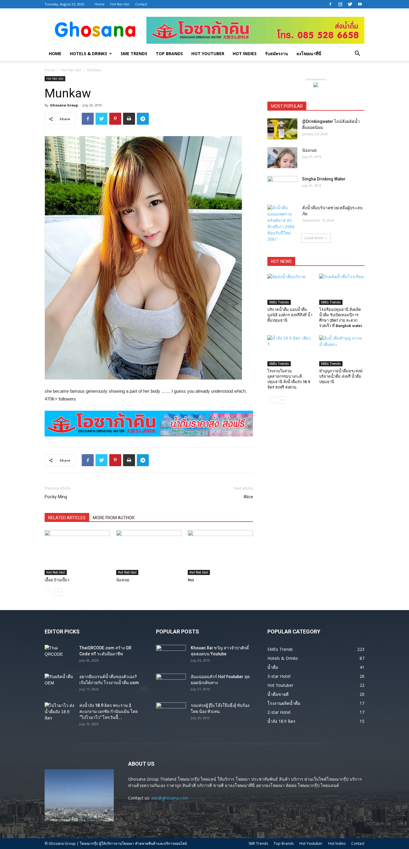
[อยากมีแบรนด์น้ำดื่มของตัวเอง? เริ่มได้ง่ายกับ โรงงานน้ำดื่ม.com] (60, 684)
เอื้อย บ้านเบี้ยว (57, 580)
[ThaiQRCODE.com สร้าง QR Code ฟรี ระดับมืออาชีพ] (60, 655)
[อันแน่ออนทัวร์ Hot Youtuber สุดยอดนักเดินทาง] (171, 684)
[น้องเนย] (148, 552)
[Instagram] (340, 4)
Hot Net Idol (119, 4)
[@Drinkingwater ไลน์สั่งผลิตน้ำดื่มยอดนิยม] (282, 128)
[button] (357, 54)
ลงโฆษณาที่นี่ (308, 53)
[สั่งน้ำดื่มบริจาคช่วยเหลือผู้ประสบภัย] (282, 224)
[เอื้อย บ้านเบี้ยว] (77, 552)
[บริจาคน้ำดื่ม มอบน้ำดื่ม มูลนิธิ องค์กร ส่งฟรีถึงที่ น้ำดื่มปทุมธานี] (290, 289)
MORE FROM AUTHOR (113, 517)
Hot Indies (245, 53)
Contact (141, 4)
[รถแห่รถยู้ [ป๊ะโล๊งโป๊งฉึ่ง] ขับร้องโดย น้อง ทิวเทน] (171, 712)
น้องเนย (122, 580)
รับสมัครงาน (276, 53)
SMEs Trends (279, 302)
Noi (191, 580)
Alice (248, 496)
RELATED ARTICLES (67, 517)
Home (99, 4)
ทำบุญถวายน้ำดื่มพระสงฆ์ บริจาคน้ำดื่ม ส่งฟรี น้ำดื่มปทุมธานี (341, 376)
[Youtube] (359, 4)
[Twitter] (350, 4)
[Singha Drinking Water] (282, 186)
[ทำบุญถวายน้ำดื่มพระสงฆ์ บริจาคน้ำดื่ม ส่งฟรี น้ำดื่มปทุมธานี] (342, 350)
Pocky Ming (56, 496)
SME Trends (134, 53)
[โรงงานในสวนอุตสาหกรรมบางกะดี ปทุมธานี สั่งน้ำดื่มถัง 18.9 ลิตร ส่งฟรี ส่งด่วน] (290, 350)
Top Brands (169, 53)
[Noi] (220, 552)
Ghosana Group (64, 105)
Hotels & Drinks (88, 53)
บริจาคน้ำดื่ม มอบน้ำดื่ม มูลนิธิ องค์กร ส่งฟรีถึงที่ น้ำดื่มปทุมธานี (289, 315)
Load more (314, 237)
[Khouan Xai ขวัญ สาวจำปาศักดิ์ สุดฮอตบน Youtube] (171, 655)
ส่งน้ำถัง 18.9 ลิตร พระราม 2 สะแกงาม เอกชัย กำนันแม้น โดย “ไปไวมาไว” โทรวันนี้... (108, 711)
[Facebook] (330, 4)
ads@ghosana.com (169, 798)
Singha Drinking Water (324, 179)
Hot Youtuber (207, 53)
